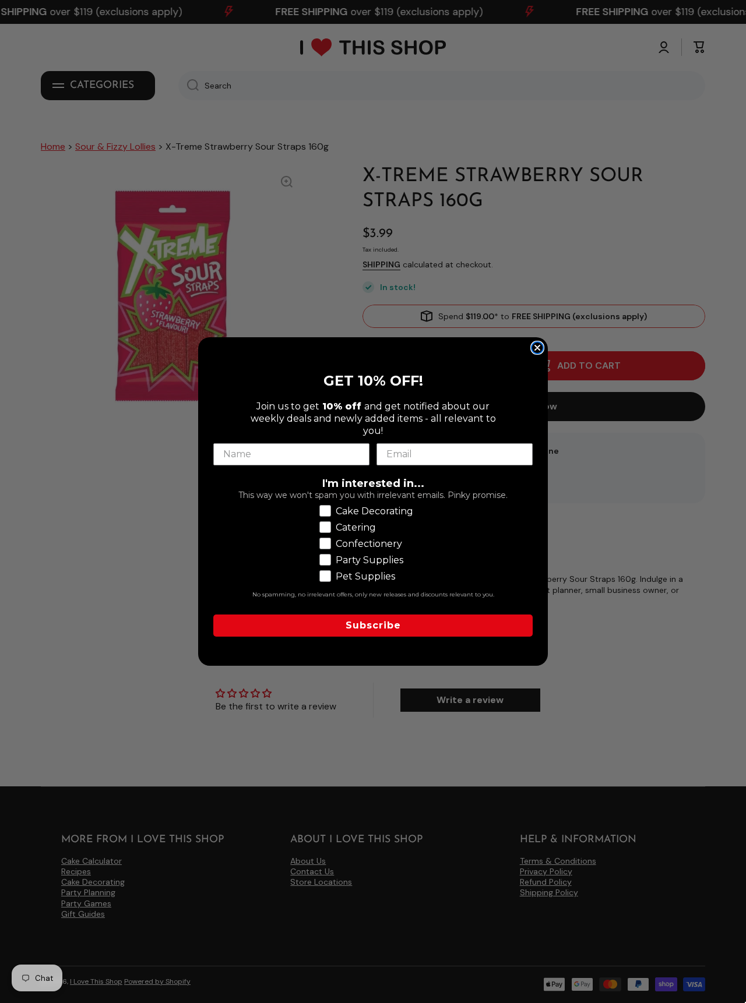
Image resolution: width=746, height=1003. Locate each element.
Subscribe (373, 625)
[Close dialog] (537, 348)
